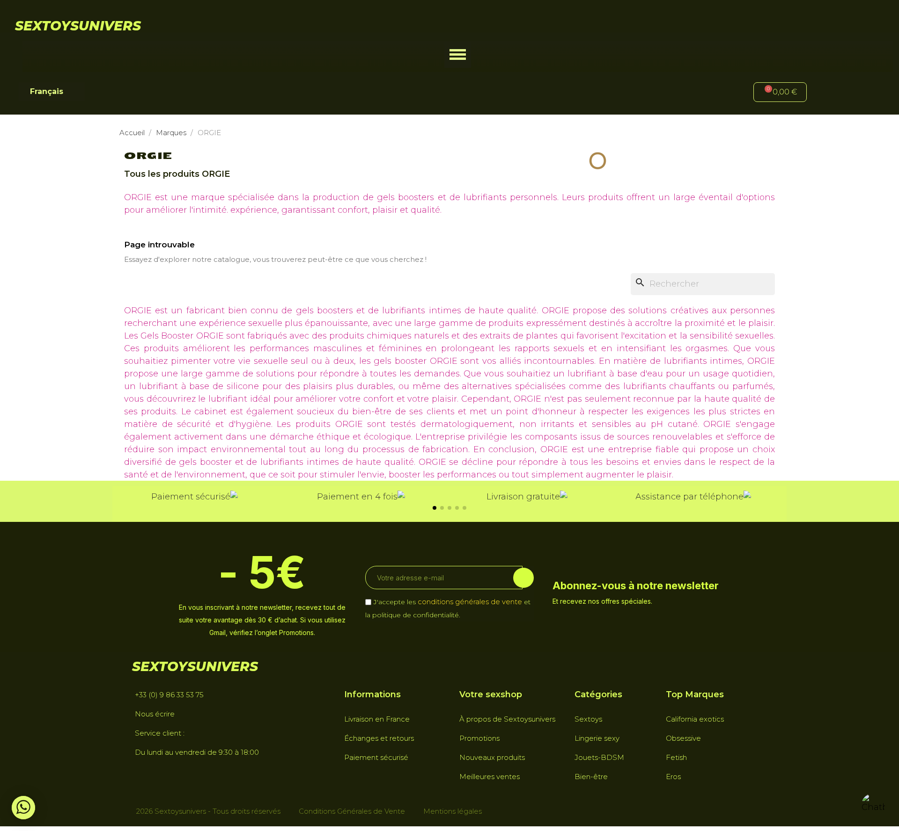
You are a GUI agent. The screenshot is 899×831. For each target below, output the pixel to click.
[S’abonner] (523, 578)
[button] (457, 54)
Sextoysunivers (78, 26)
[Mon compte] (829, 93)
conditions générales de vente (470, 601)
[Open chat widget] (873, 805)
